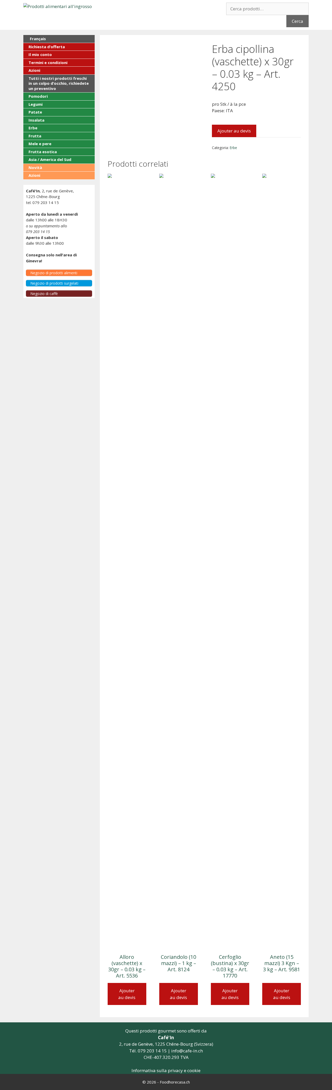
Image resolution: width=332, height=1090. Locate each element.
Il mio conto (40, 54)
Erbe (233, 147)
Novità (35, 167)
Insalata (36, 120)
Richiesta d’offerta (47, 46)
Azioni (34, 70)
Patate (35, 112)
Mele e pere (40, 143)
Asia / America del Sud (50, 159)
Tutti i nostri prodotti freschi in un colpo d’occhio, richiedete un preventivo (59, 83)
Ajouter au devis (234, 131)
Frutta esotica (43, 151)
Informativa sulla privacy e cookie (166, 1070)
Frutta (35, 135)
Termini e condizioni (48, 62)
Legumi (36, 104)
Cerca (297, 21)
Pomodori (38, 96)
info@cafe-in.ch (187, 1051)
